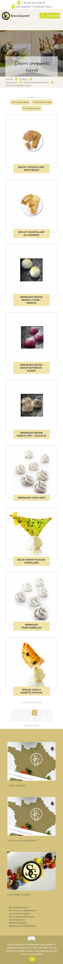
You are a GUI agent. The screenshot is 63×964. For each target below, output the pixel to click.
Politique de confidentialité (22, 926)
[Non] (59, 952)
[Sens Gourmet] (16, 15)
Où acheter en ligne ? (20, 894)
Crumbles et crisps (42, 102)
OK (32, 959)
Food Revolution (31, 108)
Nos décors (11, 82)
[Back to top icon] (31, 940)
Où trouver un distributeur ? (23, 840)
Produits (23, 79)
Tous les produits (20, 102)
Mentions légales (17, 922)
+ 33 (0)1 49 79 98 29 (33, 2)
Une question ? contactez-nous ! (34, 6)
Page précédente (32, 702)
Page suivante (30, 725)
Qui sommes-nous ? (19, 907)
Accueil (9, 79)
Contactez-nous (17, 919)
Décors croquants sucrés (36, 82)
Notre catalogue (17, 785)
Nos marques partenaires (21, 916)
